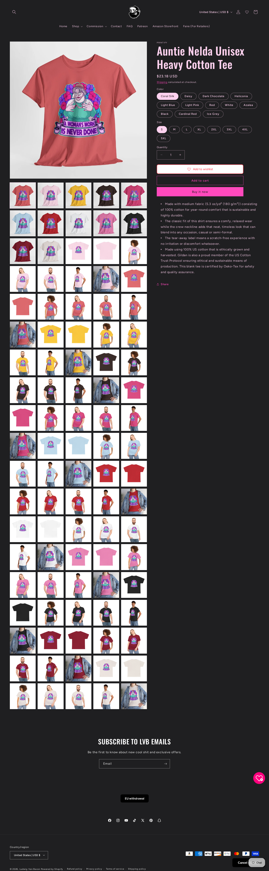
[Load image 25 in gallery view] (134, 307)
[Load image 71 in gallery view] (23, 585)
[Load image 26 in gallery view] (23, 334)
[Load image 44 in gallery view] (106, 418)
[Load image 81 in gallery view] (23, 640)
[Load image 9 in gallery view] (106, 223)
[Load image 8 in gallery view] (78, 223)
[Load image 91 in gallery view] (23, 696)
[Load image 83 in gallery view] (78, 640)
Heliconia (241, 96)
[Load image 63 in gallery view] (78, 529)
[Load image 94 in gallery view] (106, 696)
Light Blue (168, 105)
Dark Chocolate (213, 96)
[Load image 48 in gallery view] (78, 446)
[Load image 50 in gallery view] (134, 446)
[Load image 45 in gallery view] (134, 418)
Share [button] (165, 284)
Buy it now (200, 192)
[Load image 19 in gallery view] (106, 279)
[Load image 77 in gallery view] (50, 613)
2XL (214, 129)
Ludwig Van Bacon (29, 869)
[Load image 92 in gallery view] (50, 696)
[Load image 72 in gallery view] (50, 585)
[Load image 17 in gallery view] (50, 279)
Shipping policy (137, 868)
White (229, 105)
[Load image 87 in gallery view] (50, 668)
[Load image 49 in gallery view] (106, 446)
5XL (163, 138)
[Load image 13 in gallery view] (78, 251)
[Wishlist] (247, 12)
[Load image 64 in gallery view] (106, 529)
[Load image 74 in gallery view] (106, 585)
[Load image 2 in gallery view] (50, 195)
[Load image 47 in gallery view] (50, 446)
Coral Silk (167, 96)
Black (165, 114)
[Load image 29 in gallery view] (106, 334)
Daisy (188, 96)
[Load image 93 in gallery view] (78, 696)
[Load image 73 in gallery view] (78, 585)
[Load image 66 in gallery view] (23, 557)
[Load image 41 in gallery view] (23, 418)
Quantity (162, 147)
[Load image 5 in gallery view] (134, 195)
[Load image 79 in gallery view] (106, 613)
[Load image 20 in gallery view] (134, 279)
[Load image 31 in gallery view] (23, 362)
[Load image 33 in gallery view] (78, 362)
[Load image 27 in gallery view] (50, 334)
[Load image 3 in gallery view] (78, 195)
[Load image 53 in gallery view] (78, 474)
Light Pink (192, 105)
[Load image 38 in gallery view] (78, 390)
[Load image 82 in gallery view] (50, 640)
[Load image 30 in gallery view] (134, 334)
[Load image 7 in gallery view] (50, 223)
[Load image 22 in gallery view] (50, 307)
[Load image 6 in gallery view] (23, 223)
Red (212, 105)
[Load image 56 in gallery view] (23, 501)
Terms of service (115, 868)
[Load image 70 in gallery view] (134, 557)
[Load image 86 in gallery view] (23, 668)
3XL (229, 129)
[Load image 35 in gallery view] (134, 362)
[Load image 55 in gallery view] (134, 474)
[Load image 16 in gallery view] (23, 279)
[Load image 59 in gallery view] (106, 501)
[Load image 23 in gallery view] (78, 307)
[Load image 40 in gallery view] (134, 390)
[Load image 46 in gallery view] (23, 446)
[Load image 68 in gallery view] (78, 557)
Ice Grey (213, 114)
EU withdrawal (134, 798)
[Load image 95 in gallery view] (134, 696)
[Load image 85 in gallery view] (134, 640)
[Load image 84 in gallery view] (106, 640)
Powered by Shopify (52, 869)
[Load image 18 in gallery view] (78, 279)
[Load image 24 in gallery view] (106, 307)
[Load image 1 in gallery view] (23, 195)
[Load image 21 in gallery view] (23, 307)
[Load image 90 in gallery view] (134, 668)
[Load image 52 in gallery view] (50, 474)
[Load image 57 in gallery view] (50, 501)
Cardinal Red (188, 114)
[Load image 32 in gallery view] (50, 362)
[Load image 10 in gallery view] (134, 223)
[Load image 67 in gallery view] (50, 557)
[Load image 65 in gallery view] (134, 529)
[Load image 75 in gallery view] (134, 585)
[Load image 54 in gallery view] (106, 474)
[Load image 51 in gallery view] (23, 474)
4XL (245, 129)
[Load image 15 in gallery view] (134, 251)
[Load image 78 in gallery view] (78, 613)
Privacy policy (94, 868)
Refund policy (74, 868)
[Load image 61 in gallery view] (23, 529)
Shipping (162, 82)
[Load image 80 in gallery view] (134, 613)
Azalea (248, 105)
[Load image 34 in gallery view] (106, 362)
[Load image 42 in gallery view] (50, 418)
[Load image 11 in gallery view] (23, 251)
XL (199, 129)
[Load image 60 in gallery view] (134, 501)
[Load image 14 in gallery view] (106, 251)
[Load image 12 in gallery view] (50, 251)
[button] (14, 12)
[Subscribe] (165, 763)
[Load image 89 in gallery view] (106, 668)
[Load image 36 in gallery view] (23, 390)
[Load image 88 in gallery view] (78, 668)
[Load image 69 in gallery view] (106, 557)
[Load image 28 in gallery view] (78, 334)
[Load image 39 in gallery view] (106, 390)
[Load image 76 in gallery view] (23, 613)
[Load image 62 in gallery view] (50, 529)
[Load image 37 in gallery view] (50, 390)
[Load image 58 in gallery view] (78, 501)
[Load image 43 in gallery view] (78, 418)
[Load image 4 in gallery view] (106, 195)
